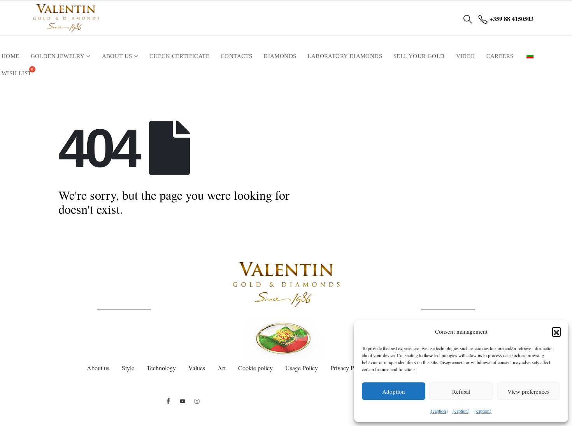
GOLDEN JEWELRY (58, 56)
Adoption (393, 391)
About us (117, 56)
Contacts (236, 56)
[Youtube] (182, 400)
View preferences (528, 391)
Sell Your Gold (419, 56)
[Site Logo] (66, 18)
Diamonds (279, 56)
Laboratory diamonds (344, 56)
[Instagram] (197, 400)
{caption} (439, 411)
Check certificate (179, 56)
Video (465, 56)
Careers (500, 56)
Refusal (461, 391)
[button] (556, 331)
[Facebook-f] (168, 400)
